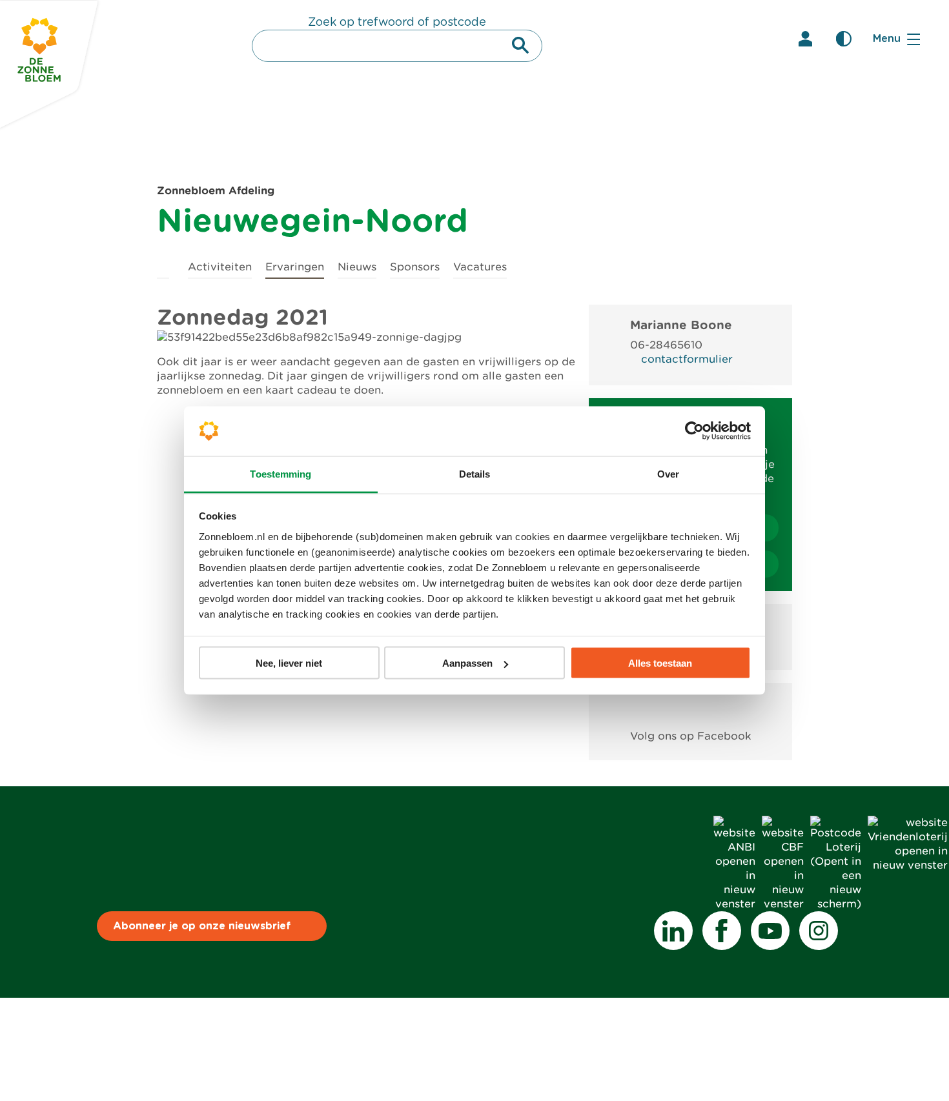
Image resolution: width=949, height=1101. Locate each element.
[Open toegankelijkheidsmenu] (844, 39)
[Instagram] (818, 930)
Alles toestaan (660, 663)
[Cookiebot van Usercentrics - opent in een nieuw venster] (694, 431)
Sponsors (415, 267)
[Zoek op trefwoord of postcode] (520, 45)
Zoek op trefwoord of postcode (397, 22)
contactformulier (687, 359)
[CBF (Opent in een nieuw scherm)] (783, 904)
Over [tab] (668, 473)
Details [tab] (475, 473)
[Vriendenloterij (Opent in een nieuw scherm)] (908, 865)
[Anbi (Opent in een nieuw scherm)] (734, 904)
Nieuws (357, 267)
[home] (163, 265)
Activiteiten (220, 267)
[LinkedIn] (673, 930)
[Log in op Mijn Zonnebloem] (805, 39)
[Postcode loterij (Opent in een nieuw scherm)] (835, 904)
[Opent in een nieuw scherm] (690, 706)
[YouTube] (770, 930)
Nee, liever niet (289, 663)
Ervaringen (294, 267)
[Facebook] (721, 930)
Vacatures (480, 267)
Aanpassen (467, 663)
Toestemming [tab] (280, 473)
